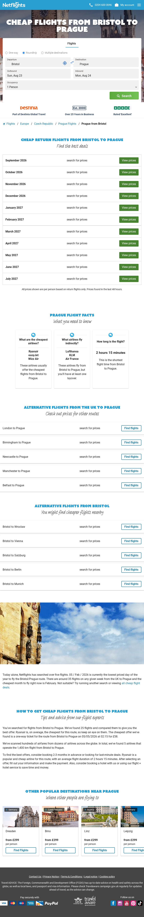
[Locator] (65, 63)
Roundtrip (31, 52)
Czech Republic (44, 123)
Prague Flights (67, 123)
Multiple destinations (56, 52)
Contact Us (35, 876)
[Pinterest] (133, 903)
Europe (25, 123)
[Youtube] (126, 903)
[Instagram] (120, 903)
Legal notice (91, 876)
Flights (11, 123)
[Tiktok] (140, 903)
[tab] (72, 43)
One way (13, 52)
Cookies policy (107, 876)
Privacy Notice (51, 876)
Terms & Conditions (72, 876)
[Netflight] (14, 5)
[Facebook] (113, 903)
